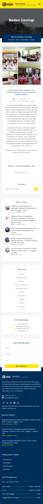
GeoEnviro (22, 331)
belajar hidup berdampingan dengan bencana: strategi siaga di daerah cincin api (24, 241)
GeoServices (22, 329)
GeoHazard (22, 324)
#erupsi (21, 303)
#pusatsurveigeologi (21, 285)
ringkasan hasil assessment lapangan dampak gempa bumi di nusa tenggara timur (24, 208)
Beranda (11, 40)
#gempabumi (21, 295)
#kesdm (21, 281)
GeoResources (22, 326)
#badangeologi (21, 277)
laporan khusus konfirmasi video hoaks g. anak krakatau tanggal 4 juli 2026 (24, 251)
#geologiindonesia (21, 288)
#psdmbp (21, 292)
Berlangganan (21, 366)
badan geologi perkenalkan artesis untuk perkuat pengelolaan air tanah (24, 230)
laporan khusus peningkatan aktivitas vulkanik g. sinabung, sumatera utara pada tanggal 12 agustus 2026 (20, 431)
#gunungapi (21, 306)
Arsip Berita (25, 40)
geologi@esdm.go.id (11, 398)
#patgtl (21, 299)
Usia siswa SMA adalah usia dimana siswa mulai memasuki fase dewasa (21, 92)
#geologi (21, 274)
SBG (17, 40)
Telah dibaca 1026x (23, 172)
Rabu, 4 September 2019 (22, 99)
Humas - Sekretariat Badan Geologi (23, 101)
